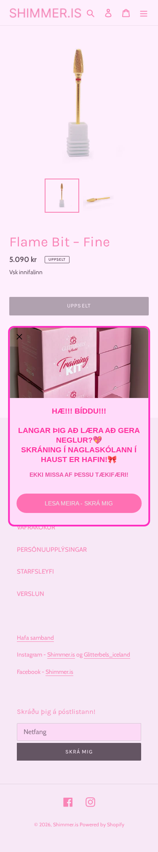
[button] (19, 337)
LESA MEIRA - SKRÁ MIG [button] (79, 503)
